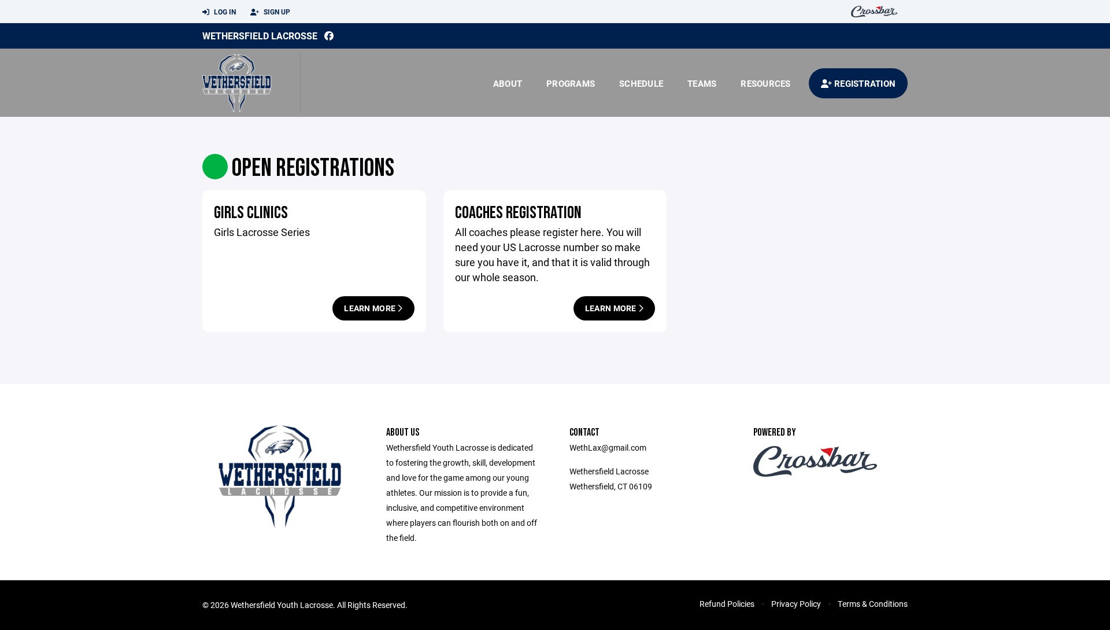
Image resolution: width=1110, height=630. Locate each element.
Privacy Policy (796, 603)
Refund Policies (727, 603)
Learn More (370, 308)
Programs (570, 83)
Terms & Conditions (873, 603)
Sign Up (276, 11)
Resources (765, 83)
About (507, 83)
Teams (701, 83)
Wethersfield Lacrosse (259, 36)
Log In (224, 11)
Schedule (641, 83)
